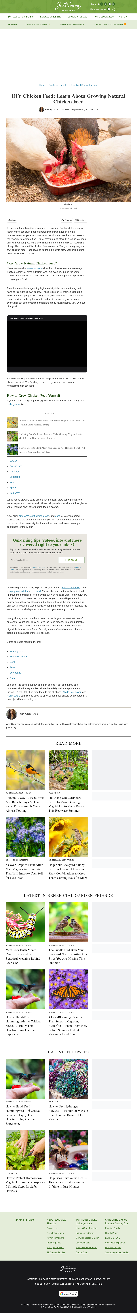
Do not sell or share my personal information (77, 1284)
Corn (12, 662)
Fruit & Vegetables (103, 17)
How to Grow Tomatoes (87, 1228)
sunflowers (36, 516)
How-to (95, 110)
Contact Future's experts (53, 1279)
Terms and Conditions (80, 1279)
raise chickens (34, 268)
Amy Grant (53, 109)
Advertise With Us (55, 1238)
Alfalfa (65, 692)
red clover (76, 692)
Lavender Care (83, 1243)
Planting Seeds (112, 1228)
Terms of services (39, 567)
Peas (12, 667)
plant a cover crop (70, 587)
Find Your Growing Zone (116, 1223)
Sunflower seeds (18, 656)
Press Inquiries (54, 1243)
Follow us (68, 220)
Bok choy (15, 493)
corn (57, 516)
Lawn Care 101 (112, 1238)
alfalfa (24, 591)
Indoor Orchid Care (85, 1233)
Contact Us (52, 1228)
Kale (12, 482)
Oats (12, 678)
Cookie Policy (42, 1284)
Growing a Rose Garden (87, 1238)
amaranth (24, 516)
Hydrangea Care (84, 1223)
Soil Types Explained (115, 1243)
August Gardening (23, 17)
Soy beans (15, 672)
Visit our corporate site (106, 1305)
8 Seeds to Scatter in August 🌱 (37, 24)
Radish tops (16, 466)
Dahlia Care (81, 1252)
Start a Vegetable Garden (117, 1252)
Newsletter (82, 220)
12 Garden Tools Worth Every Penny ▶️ (110, 24)
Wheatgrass (16, 651)
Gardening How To (58, 85)
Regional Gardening (50, 17)
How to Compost (113, 1247)
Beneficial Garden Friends (84, 85)
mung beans (13, 695)
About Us (51, 1223)
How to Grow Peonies (86, 1247)
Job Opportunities (55, 1247)
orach (46, 516)
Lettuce (14, 460)
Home (42, 85)
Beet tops (15, 477)
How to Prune (111, 1233)
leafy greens (13, 404)
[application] (47, 344)
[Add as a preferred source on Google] (68, 1294)
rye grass (15, 591)
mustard (36, 591)
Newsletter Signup (55, 1233)
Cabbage (14, 471)
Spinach (14, 487)
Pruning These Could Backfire (72, 24)
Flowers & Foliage (77, 17)
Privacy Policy (102, 1279)
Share (13, 220)
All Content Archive (56, 1252)
